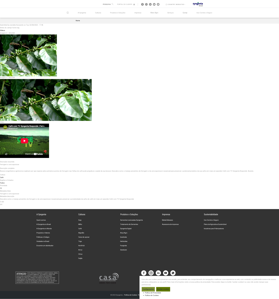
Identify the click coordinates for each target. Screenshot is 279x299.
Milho (80, 224)
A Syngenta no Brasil (44, 224)
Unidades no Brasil (43, 241)
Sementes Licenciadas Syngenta (131, 220)
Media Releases (167, 220)
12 (1, 188)
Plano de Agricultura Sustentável (215, 224)
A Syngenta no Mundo (44, 228)
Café (1, 177)
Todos (2, 183)
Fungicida (123, 245)
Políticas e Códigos (43, 237)
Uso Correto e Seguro (204, 13)
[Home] (197, 4)
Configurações (148, 289)
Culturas (98, 13)
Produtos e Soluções (117, 13)
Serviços (170, 13)
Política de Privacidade (153, 293)
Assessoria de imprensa (170, 224)
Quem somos (41, 220)
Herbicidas (123, 241)
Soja (79, 220)
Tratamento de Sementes (129, 224)
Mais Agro (154, 13)
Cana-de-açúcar (83, 237)
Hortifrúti (81, 245)
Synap (185, 13)
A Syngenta (82, 13)
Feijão (80, 258)
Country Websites (176, 4)
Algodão (81, 233)
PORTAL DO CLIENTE (124, 4)
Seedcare (123, 250)
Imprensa (137, 13)
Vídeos (2, 30)
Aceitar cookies (163, 289)
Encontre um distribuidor (45, 245)
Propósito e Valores (43, 233)
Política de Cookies (152, 295)
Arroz (80, 250)
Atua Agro (123, 233)
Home (78, 20)
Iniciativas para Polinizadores (214, 228)
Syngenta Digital (125, 228)
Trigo (80, 241)
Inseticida (123, 237)
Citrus (80, 254)
